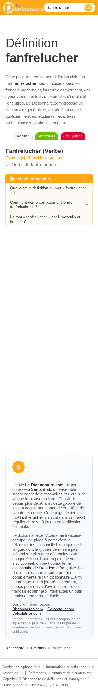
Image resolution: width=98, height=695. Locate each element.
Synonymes (46, 136)
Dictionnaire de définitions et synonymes (55, 679)
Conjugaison (72, 136)
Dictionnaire (14, 648)
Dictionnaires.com (27, 609)
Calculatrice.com (26, 613)
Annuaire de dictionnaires (71, 673)
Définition (38, 648)
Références (37, 673)
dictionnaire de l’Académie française (44, 568)
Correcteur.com (60, 609)
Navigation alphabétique (21, 667)
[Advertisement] (49, 288)
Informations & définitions (66, 667)
